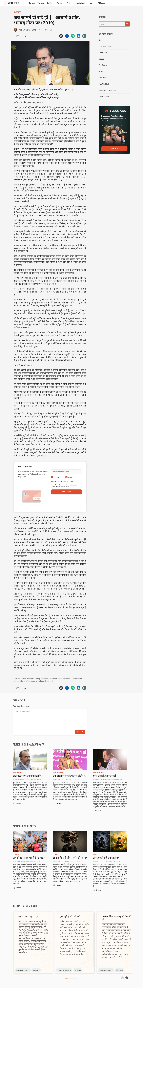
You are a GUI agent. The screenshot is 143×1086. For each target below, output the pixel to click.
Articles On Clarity (24, 826)
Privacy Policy (65, 486)
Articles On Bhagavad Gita (28, 744)
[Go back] (5, 3)
